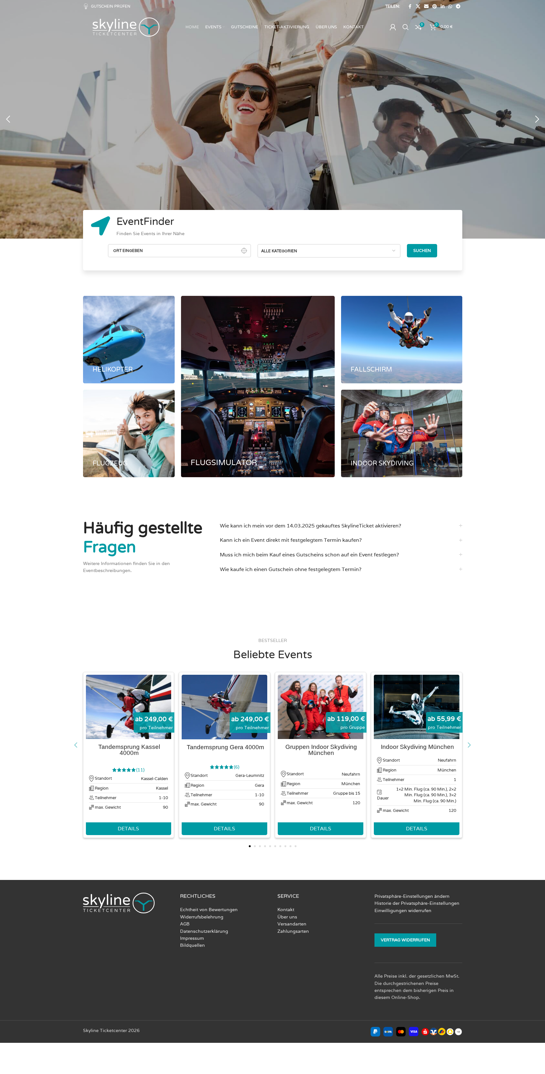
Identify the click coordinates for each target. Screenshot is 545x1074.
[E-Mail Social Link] (426, 6)
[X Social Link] (418, 6)
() (140, 770)
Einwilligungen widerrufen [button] (402, 910)
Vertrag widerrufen (405, 940)
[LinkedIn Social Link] (442, 6)
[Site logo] (126, 27)
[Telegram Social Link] (458, 6)
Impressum (192, 938)
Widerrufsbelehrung (201, 917)
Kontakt (285, 909)
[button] (8, 119)
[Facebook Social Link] (410, 6)
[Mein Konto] (393, 27)
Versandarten (291, 924)
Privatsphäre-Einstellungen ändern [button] (412, 896)
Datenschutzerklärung (204, 931)
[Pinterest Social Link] (434, 6)
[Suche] (405, 27)
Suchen (422, 250)
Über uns (287, 917)
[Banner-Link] (129, 339)
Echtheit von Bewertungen (209, 909)
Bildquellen (192, 945)
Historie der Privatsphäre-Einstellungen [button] (416, 903)
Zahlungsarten (293, 931)
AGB (185, 924)
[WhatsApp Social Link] (450, 6)
